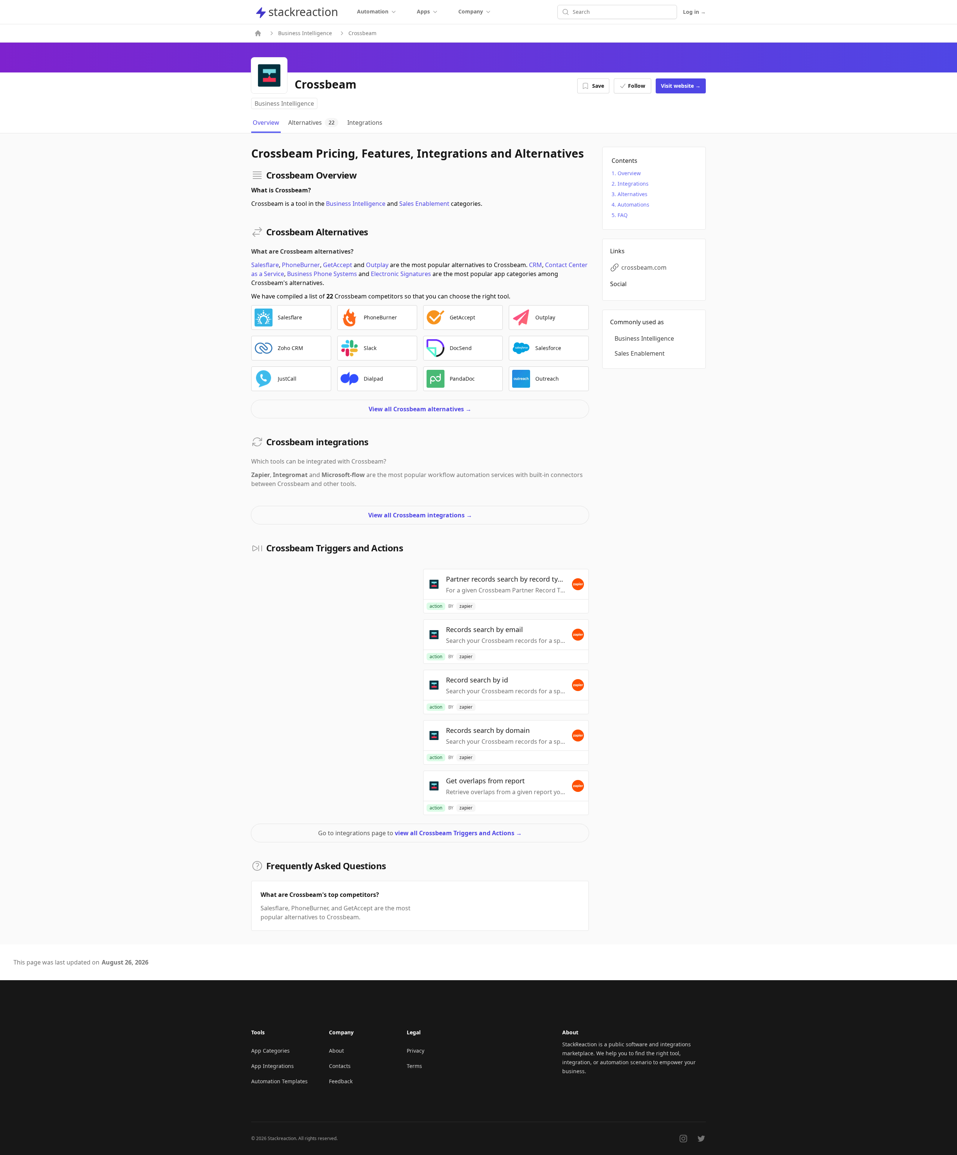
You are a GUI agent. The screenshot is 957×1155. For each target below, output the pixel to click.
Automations (633, 204)
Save (598, 85)
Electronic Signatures (401, 274)
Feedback (341, 1081)
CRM (535, 265)
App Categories (270, 1050)
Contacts (340, 1065)
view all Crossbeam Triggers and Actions (458, 833)
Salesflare (265, 265)
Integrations (633, 183)
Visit (681, 85)
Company (470, 11)
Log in (694, 11)
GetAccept (337, 265)
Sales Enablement (424, 203)
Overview (629, 173)
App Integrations (272, 1065)
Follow (636, 85)
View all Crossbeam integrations (420, 515)
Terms (414, 1065)
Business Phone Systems (322, 274)
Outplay (377, 265)
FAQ (623, 215)
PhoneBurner (301, 265)
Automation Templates (279, 1081)
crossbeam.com (644, 267)
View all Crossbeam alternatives (420, 409)
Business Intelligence (305, 33)
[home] (258, 33)
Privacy (415, 1050)
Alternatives (632, 194)
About (336, 1050)
